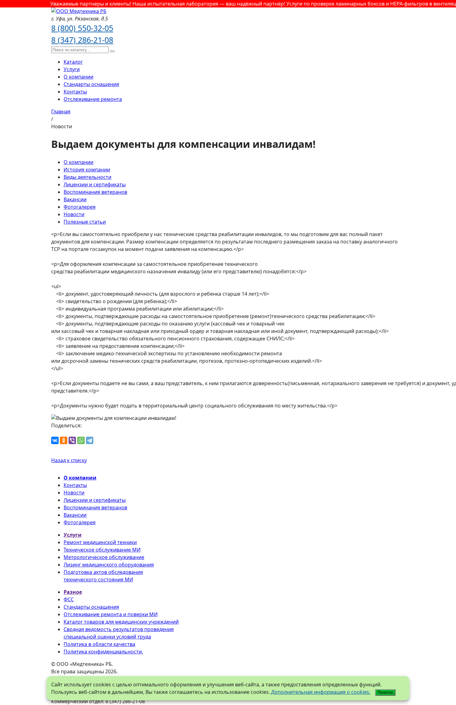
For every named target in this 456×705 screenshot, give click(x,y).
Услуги (72, 69)
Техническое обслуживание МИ (102, 549)
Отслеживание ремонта (93, 99)
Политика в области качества (99, 644)
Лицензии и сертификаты (95, 184)
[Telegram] (89, 440)
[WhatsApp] (81, 440)
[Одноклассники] (63, 440)
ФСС (69, 599)
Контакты (75, 91)
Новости (74, 214)
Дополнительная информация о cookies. (320, 692)
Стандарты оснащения (91, 84)
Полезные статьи (85, 221)
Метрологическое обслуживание (104, 557)
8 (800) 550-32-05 (82, 28)
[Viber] (72, 440)
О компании (78, 76)
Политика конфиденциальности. (103, 651)
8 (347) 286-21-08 (82, 39)
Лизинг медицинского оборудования (109, 564)
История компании (87, 169)
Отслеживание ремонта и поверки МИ (111, 614)
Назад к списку (69, 460)
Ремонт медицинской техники (100, 542)
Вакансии (75, 199)
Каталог (73, 61)
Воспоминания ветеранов (95, 192)
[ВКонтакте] (55, 440)
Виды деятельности (87, 177)
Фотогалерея (80, 206)
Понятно (385, 692)
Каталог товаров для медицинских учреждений (121, 621)
